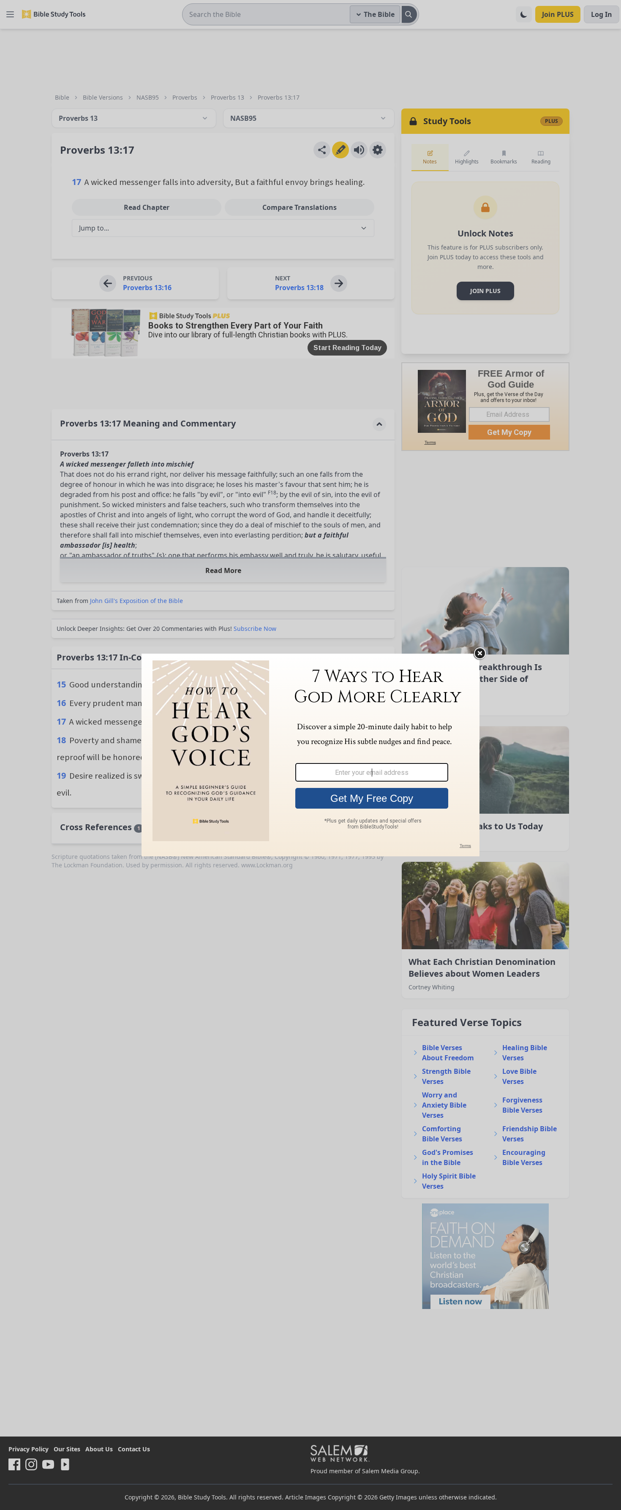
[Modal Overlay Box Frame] (310, 755)
